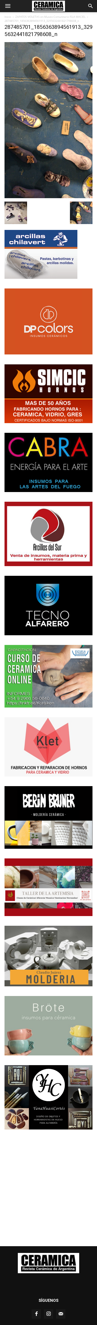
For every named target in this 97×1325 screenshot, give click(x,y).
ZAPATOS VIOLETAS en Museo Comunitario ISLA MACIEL (50, 17)
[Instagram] (48, 1313)
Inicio (8, 17)
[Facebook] (36, 1313)
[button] (7, 6)
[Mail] (60, 1313)
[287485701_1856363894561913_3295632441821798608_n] (48, 197)
